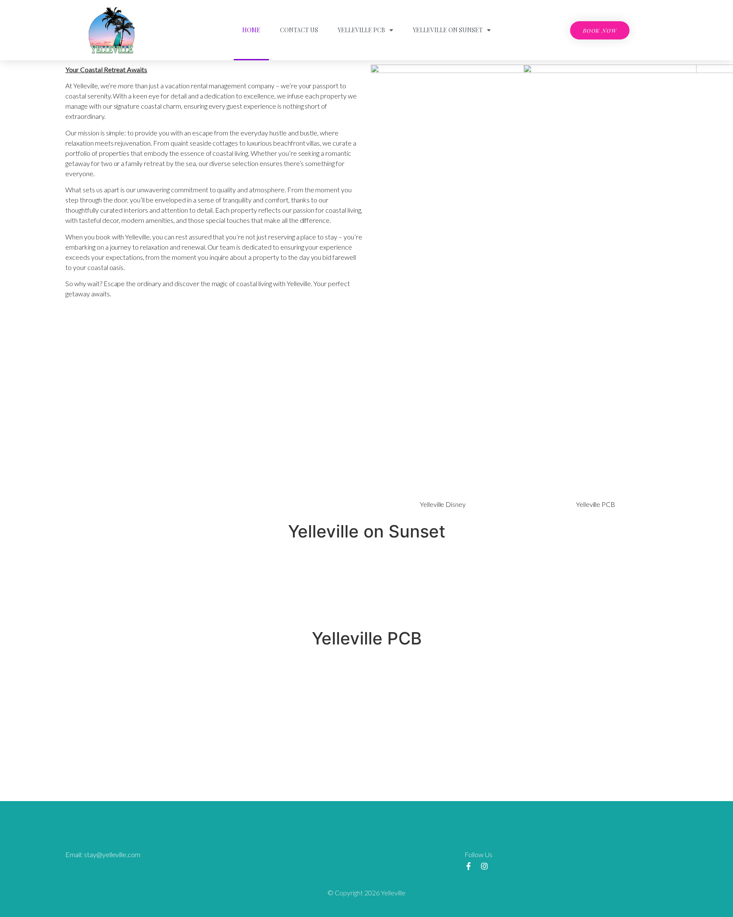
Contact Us (299, 30)
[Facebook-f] (468, 866)
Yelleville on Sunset (448, 30)
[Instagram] (484, 866)
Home (251, 30)
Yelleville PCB (361, 30)
